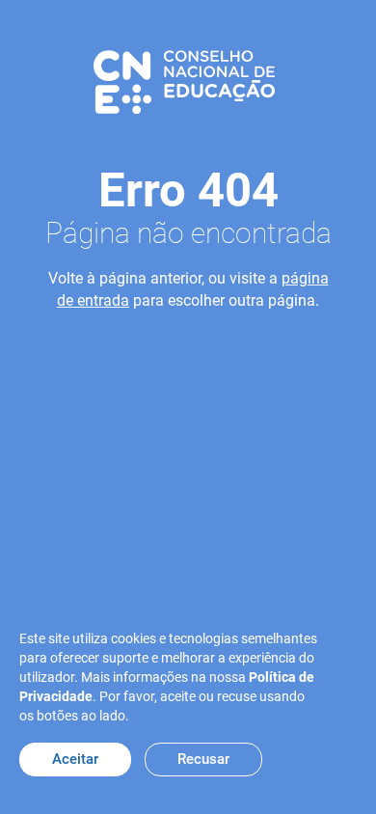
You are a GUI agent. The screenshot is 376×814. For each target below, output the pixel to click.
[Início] (184, 81)
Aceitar (75, 759)
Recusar (203, 759)
